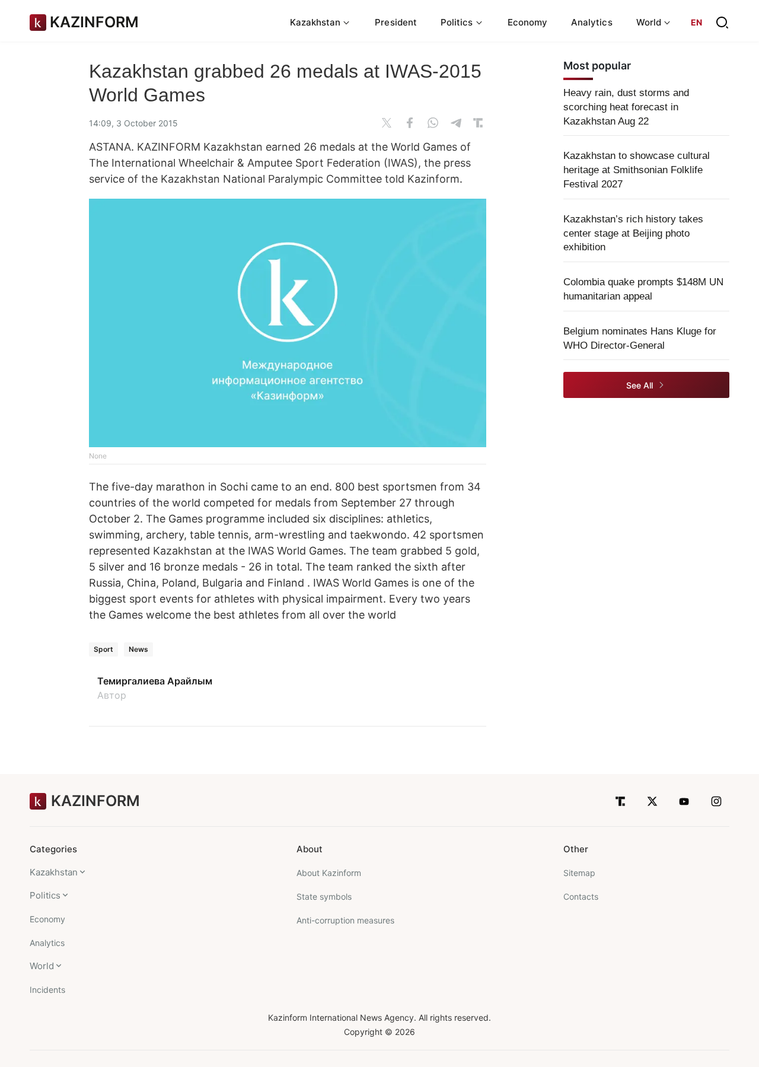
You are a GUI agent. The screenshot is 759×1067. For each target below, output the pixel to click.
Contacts (580, 896)
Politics (45, 895)
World (42, 966)
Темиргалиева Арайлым (154, 681)
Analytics (592, 22)
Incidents (47, 990)
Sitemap (579, 873)
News (138, 649)
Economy (528, 22)
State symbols (324, 896)
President (396, 22)
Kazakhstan (54, 872)
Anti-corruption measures (345, 920)
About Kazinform (328, 873)
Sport (103, 649)
